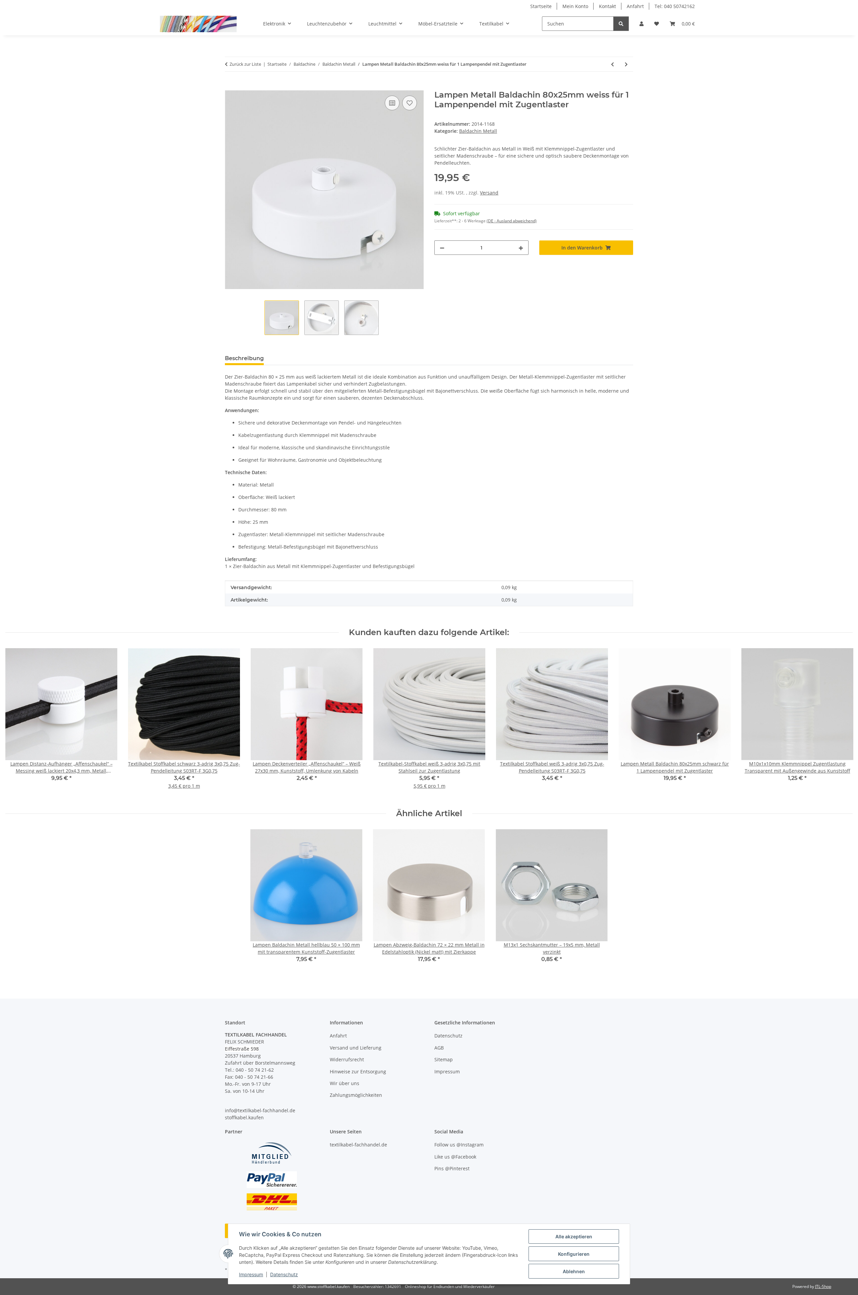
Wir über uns (344, 1083)
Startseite (541, 6)
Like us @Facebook (455, 1156)
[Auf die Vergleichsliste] (392, 103)
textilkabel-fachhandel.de (358, 1144)
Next (841, 723)
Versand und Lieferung (355, 1048)
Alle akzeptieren (573, 1236)
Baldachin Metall (478, 131)
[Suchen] (621, 23)
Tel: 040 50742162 (675, 6)
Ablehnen (574, 1271)
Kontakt (607, 6)
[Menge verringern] (442, 248)
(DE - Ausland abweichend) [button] (512, 221)
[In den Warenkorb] (230, 86)
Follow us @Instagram (459, 1144)
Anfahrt (635, 6)
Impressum (251, 1274)
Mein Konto (575, 6)
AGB (439, 1048)
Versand (489, 192)
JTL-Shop (823, 1286)
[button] (641, 23)
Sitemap (443, 1059)
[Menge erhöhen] (520, 248)
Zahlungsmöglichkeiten (356, 1095)
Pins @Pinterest (452, 1168)
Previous (16, 723)
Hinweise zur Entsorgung (358, 1071)
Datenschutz (284, 1274)
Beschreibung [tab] (244, 358)
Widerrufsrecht (347, 1059)
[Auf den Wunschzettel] (409, 103)
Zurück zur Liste (245, 64)
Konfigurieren (574, 1254)
